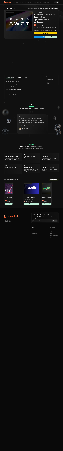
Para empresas (34, 233)
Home (29, 8)
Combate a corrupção (53, 231)
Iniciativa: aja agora (46, 197)
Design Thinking (9, 197)
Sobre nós (42, 229)
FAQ (50, 237)
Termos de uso (52, 233)
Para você (33, 231)
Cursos (32, 8)
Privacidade (52, 229)
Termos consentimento (54, 235)
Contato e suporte (44, 231)
